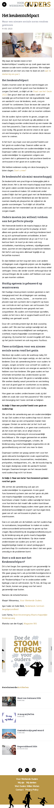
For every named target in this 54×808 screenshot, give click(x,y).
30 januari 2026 (22, 749)
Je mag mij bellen (25, 714)
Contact (20, 790)
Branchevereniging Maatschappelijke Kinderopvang (24, 616)
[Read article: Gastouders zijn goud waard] (9, 734)
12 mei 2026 (21, 733)
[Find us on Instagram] (34, 770)
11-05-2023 (7, 29)
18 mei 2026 (20, 700)
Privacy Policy (31, 790)
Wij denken (31, 783)
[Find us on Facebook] (20, 770)
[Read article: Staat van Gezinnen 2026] (9, 702)
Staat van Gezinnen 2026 (29, 698)
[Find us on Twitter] (27, 770)
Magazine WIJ (30, 624)
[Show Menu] (4, 4)
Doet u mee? (20, 170)
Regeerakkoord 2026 (27, 746)
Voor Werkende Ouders (31, 600)
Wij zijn (21, 783)
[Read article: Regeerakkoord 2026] (9, 750)
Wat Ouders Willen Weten (27, 786)
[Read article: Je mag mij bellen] (9, 718)
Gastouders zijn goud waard (30, 730)
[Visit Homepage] (30, 4)
